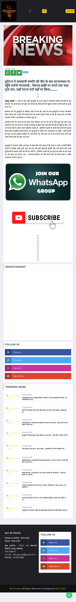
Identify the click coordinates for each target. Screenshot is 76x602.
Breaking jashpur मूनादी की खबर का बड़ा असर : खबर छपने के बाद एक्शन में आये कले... (44, 423)
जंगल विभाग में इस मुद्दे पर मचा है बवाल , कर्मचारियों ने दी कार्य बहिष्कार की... (43, 449)
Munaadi (16, 588)
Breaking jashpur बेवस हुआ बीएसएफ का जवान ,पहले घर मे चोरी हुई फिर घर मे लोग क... (45, 461)
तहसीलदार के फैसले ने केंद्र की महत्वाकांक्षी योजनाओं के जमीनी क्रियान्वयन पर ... (44, 511)
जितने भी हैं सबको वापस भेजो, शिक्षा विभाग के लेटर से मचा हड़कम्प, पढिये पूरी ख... (44, 411)
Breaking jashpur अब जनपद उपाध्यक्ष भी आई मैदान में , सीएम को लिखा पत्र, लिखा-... (44, 474)
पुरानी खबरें (70, 11)
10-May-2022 (10, 69)
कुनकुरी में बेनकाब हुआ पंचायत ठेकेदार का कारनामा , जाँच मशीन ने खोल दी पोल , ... (45, 436)
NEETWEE (60, 588)
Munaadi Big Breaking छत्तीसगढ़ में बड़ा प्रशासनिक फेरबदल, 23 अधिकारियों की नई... (44, 398)
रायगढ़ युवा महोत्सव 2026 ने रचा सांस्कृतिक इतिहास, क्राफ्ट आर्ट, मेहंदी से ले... (44, 499)
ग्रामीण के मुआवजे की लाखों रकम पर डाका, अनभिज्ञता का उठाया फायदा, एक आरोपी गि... (44, 486)
